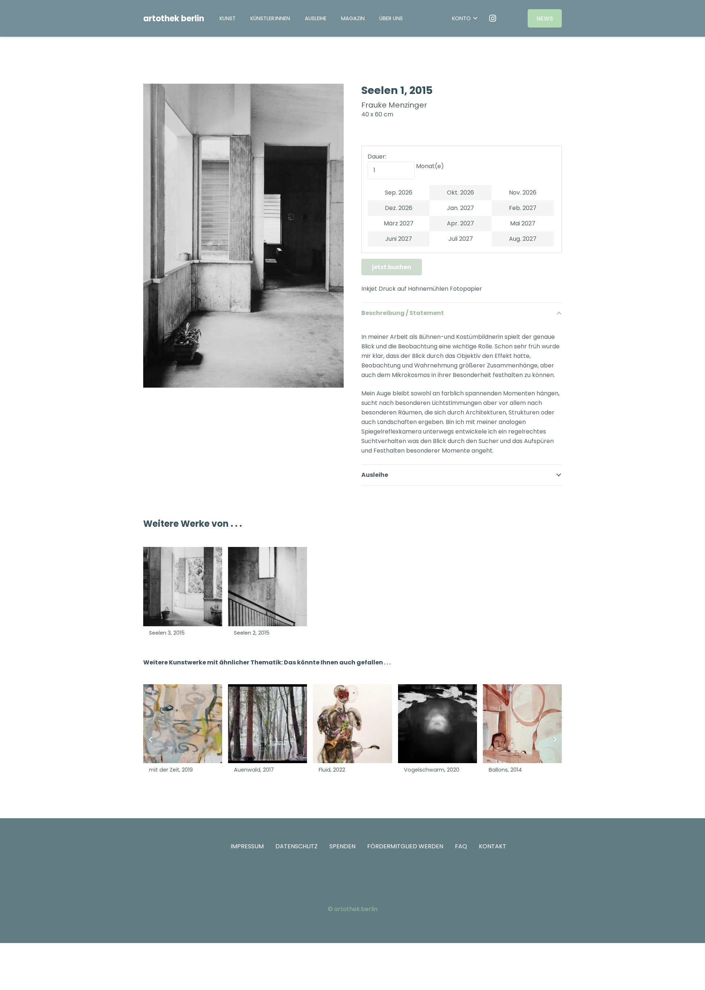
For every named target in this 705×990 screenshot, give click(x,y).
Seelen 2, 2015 (252, 633)
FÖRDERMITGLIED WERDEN (405, 846)
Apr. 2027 (460, 223)
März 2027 (398, 223)
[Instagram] (492, 18)
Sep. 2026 (398, 192)
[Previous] (150, 739)
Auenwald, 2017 (254, 769)
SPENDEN (342, 846)
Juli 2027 (460, 239)
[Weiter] (554, 739)
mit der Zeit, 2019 (171, 769)
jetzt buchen (391, 267)
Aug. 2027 (522, 239)
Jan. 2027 (460, 208)
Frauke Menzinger (394, 105)
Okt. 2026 (460, 192)
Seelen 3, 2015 (167, 633)
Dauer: (377, 156)
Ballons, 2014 (505, 769)
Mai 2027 (522, 223)
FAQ (461, 846)
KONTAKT (492, 846)
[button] (331, 18)
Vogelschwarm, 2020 (431, 769)
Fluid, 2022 (332, 769)
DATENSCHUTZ (296, 846)
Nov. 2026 (522, 192)
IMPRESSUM (247, 846)
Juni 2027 (398, 239)
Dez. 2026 (398, 208)
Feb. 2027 (522, 208)
